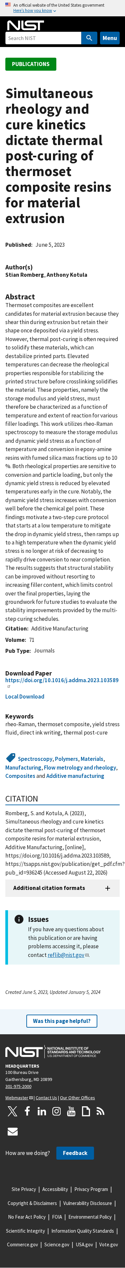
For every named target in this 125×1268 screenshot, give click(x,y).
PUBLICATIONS (31, 64)
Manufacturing (23, 767)
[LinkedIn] (42, 1111)
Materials (92, 759)
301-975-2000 (18, 1086)
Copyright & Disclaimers (32, 1203)
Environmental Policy (90, 1217)
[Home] (25, 25)
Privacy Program (91, 1189)
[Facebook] (27, 1111)
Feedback (75, 1153)
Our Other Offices (77, 1098)
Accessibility (55, 1189)
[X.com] (12, 1111)
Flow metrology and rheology (80, 767)
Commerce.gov (22, 1244)
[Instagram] (56, 1111)
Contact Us (46, 1098)
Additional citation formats (49, 888)
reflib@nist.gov (66, 955)
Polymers (66, 759)
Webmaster (16, 1098)
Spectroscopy (35, 759)
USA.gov (84, 1244)
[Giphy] (86, 1111)
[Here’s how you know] (62, 8)
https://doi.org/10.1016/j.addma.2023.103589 (62, 680)
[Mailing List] (12, 1131)
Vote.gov (108, 1244)
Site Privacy (24, 1189)
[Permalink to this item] (36, 267)
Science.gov (56, 1244)
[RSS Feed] (100, 1111)
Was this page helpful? (62, 1021)
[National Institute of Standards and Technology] (53, 1051)
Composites (20, 776)
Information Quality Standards (82, 1231)
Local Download (24, 696)
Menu (110, 38)
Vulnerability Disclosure (87, 1203)
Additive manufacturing (75, 776)
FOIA (57, 1217)
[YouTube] (71, 1111)
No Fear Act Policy (27, 1217)
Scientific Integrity (25, 1231)
